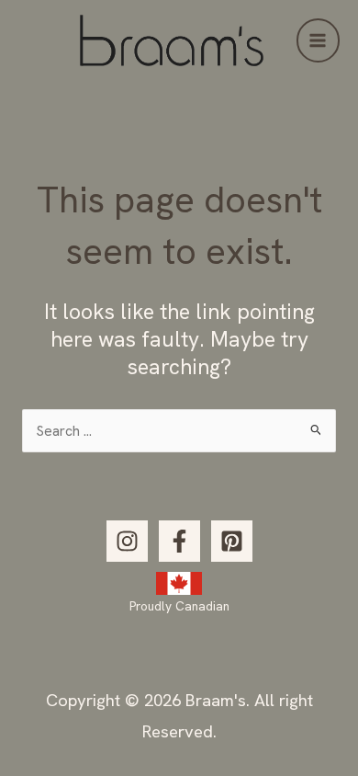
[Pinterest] (231, 541)
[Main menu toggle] (318, 40)
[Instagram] (127, 541)
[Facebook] (179, 541)
